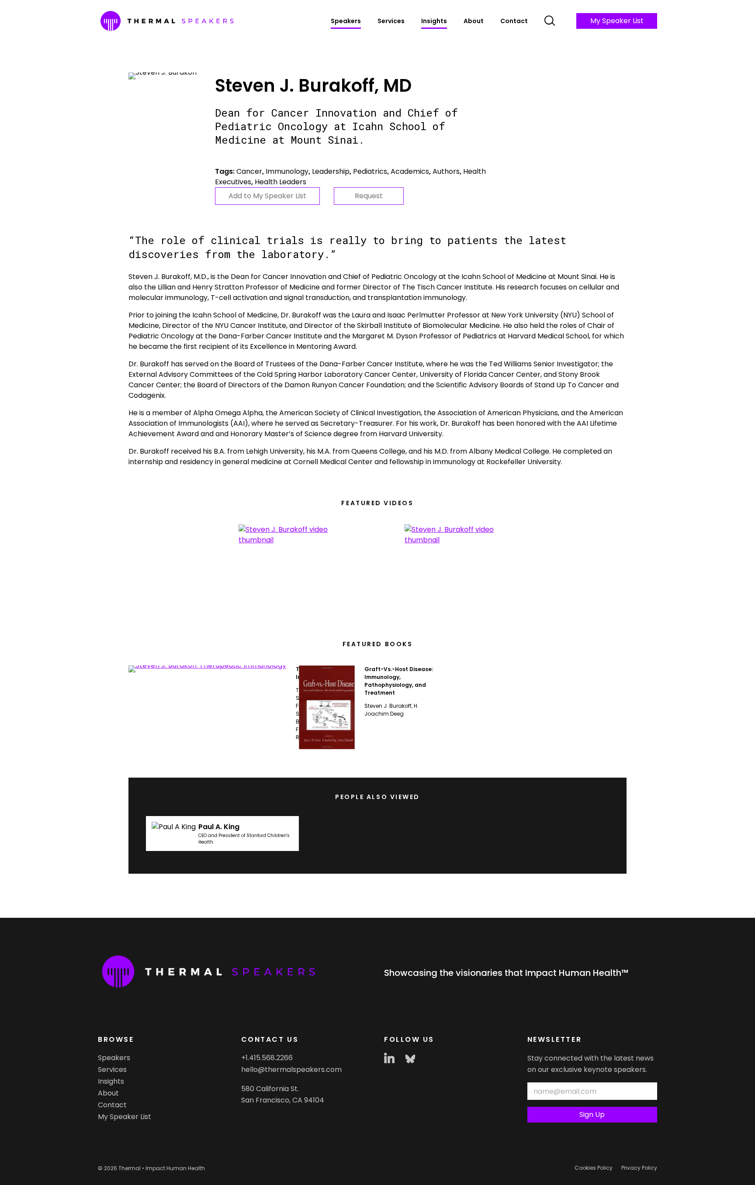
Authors (446, 171)
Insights (434, 21)
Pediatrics (370, 171)
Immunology (287, 171)
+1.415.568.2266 (267, 1058)
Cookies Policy (594, 1167)
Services (391, 21)
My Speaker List (617, 21)
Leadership (331, 171)
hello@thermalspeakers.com (291, 1069)
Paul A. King (218, 827)
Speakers (346, 21)
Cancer (249, 171)
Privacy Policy (639, 1167)
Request (369, 196)
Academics (410, 171)
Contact (514, 21)
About (474, 21)
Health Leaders (280, 182)
